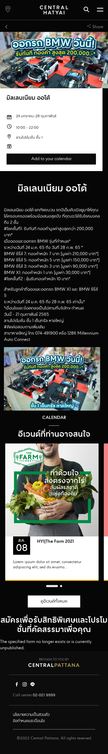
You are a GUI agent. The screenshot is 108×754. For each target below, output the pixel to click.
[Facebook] (16, 685)
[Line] (32, 685)
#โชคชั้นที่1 (13, 229)
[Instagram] (24, 685)
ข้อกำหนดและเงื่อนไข (29, 721)
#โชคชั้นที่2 (13, 279)
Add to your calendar (51, 159)
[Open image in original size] (54, 10)
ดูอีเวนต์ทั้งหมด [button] (54, 601)
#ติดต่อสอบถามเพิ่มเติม (24, 327)
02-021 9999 (44, 695)
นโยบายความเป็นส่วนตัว (31, 715)
